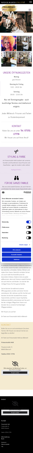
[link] (15, 363)
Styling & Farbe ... (16, 170)
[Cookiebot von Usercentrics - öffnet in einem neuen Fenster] (23, 192)
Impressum (3, 442)
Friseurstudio (8, 7)
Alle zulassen (16, 249)
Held (4, 9)
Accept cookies (15, 372)
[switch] (28, 227)
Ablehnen (16, 259)
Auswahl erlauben (16, 254)
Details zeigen (23, 244)
